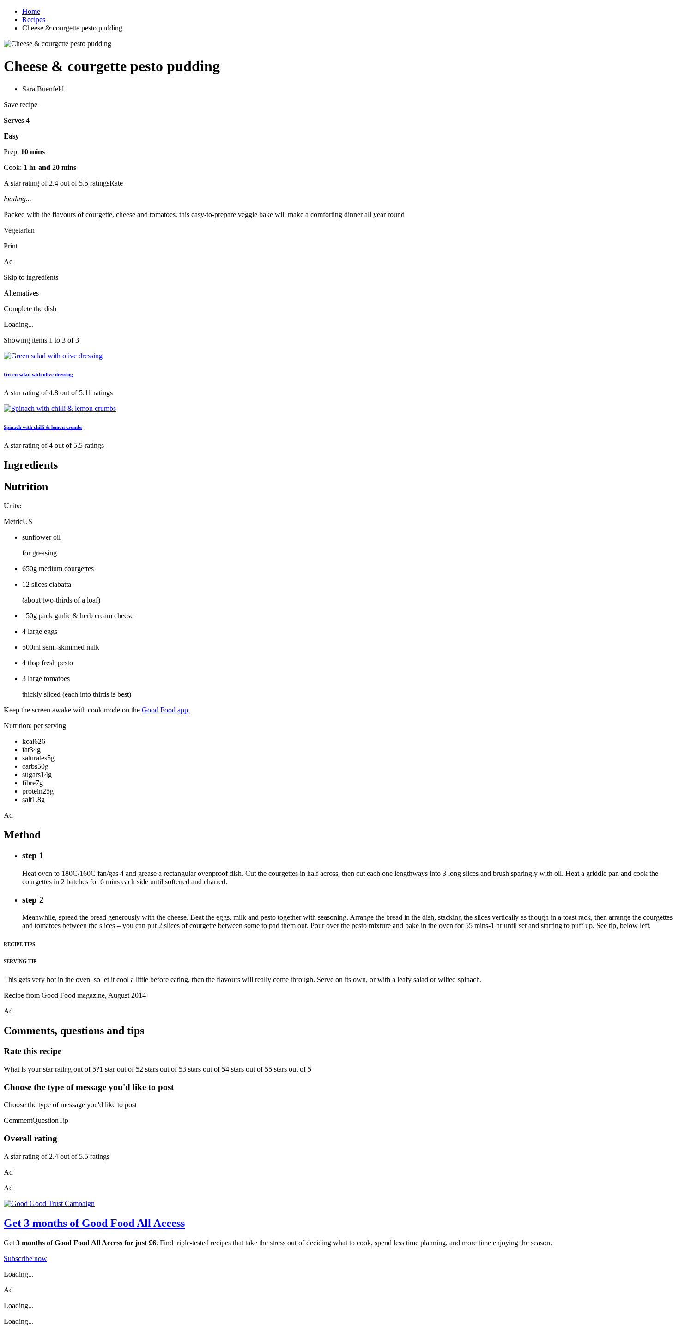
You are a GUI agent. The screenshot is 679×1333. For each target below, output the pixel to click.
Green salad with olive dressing (38, 374)
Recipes (33, 20)
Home (31, 11)
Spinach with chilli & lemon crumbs (43, 427)
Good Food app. (166, 710)
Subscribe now (25, 1258)
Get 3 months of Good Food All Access (94, 1223)
